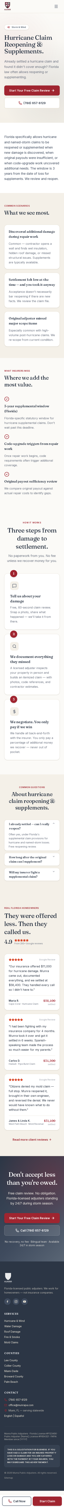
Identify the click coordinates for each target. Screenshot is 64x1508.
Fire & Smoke (12, 1336)
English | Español (14, 1415)
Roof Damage (12, 1331)
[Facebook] (7, 1301)
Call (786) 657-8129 (34, 1230)
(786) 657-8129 (34, 103)
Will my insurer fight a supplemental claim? (24, 874)
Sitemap (8, 1477)
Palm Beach (11, 1381)
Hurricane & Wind (14, 1320)
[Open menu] (56, 6)
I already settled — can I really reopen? (29, 826)
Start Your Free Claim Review (29, 90)
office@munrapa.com (21, 1405)
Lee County (11, 1360)
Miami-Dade (11, 1371)
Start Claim (47, 1501)
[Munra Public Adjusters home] (7, 6)
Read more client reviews (30, 1139)
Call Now (19, 1501)
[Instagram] (16, 1301)
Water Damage (13, 1326)
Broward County (13, 1376)
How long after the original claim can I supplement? (27, 859)
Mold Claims (11, 1342)
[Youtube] (24, 1301)
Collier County (12, 1365)
